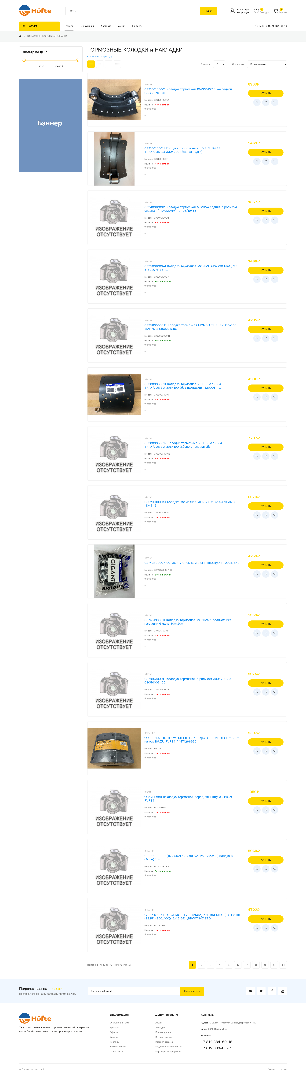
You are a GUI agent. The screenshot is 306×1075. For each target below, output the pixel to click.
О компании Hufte (119, 1022)
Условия (114, 1037)
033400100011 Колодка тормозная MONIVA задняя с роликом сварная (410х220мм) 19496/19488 (190, 208)
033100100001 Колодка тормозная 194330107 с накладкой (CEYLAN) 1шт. (188, 90)
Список (91, 64)
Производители (163, 1032)
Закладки (160, 1027)
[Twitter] (261, 991)
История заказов (164, 1042)
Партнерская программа (168, 1051)
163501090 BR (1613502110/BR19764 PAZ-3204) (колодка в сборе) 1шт (188, 857)
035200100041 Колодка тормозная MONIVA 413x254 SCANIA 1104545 (189, 503)
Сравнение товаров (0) (99, 56)
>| (283, 965)
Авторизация (243, 12)
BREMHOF (149, 733)
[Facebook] (272, 991)
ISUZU (147, 792)
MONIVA (148, 84)
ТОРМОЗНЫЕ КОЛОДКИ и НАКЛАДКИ (47, 36)
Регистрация (243, 9)
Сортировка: (238, 64)
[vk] (250, 991)
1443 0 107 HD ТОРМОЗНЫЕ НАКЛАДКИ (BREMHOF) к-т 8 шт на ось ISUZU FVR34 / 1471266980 (191, 739)
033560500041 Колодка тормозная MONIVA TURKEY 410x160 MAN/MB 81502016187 (190, 326)
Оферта (114, 1032)
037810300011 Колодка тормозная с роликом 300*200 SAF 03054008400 (188, 680)
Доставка (114, 1027)
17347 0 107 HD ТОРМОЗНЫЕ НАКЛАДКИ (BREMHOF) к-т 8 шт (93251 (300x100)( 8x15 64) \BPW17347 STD (192, 916)
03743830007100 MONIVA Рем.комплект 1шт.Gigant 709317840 (192, 562)
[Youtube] (282, 991)
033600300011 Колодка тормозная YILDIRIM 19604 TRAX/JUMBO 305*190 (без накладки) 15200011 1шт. (183, 385)
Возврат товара (118, 1046)
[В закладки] (257, 102)
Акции (158, 1022)
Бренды (271, 1069)
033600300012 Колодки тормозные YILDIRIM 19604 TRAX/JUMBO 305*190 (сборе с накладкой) (183, 444)
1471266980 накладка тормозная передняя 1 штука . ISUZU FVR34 (188, 798)
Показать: (206, 64)
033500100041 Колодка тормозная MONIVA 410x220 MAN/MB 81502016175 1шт (190, 267)
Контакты (115, 1042)
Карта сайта (116, 1051)
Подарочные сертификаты (169, 1046)
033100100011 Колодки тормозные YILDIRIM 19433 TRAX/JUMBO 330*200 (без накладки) (182, 149)
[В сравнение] (266, 102)
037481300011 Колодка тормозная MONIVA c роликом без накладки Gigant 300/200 (187, 621)
